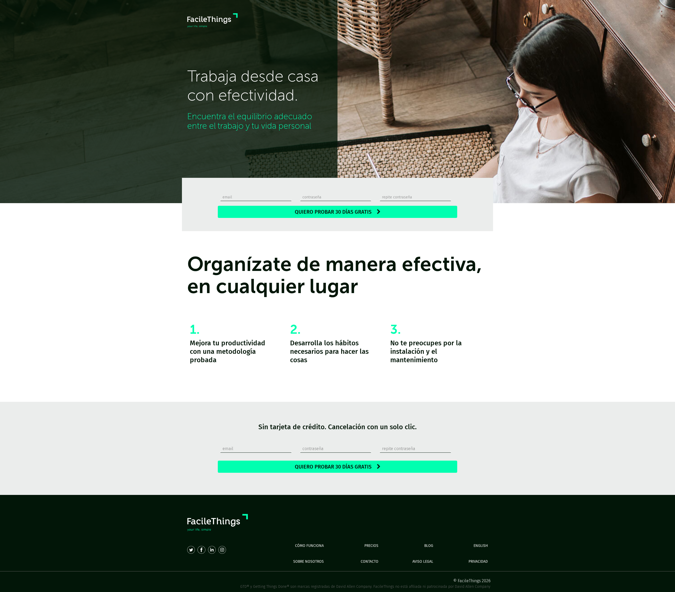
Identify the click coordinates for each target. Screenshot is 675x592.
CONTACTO (369, 561)
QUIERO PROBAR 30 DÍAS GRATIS (336, 212)
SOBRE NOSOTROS (308, 561)
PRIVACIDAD (478, 561)
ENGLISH (481, 545)
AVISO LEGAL (422, 561)
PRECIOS (371, 545)
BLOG (428, 545)
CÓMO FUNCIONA (309, 545)
